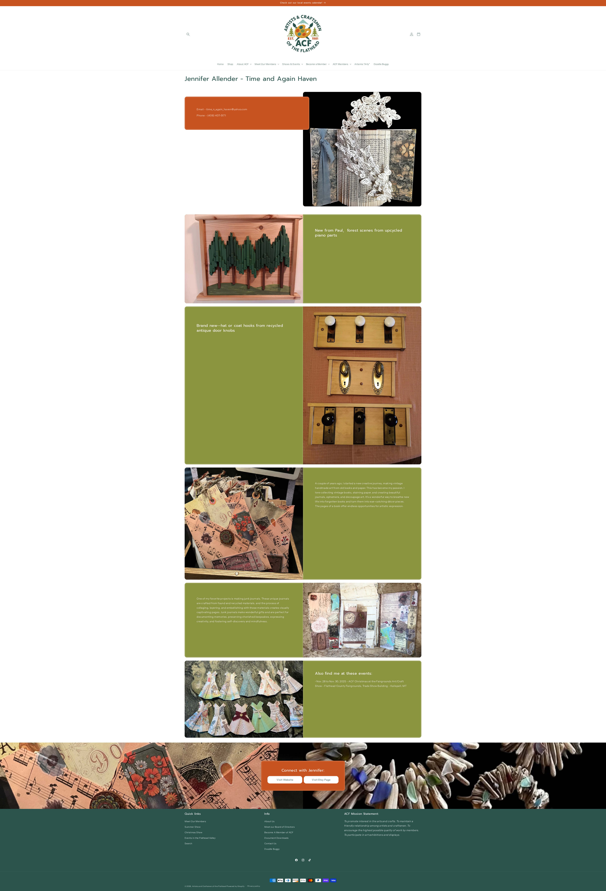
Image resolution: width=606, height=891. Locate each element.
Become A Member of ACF (278, 832)
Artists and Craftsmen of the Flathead (209, 886)
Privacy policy (253, 886)
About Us (269, 821)
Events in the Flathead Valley (200, 838)
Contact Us (270, 843)
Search (188, 843)
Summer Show (193, 826)
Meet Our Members (195, 821)
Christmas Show (193, 832)
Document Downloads (276, 838)
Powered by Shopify (236, 886)
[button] (188, 34)
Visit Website (285, 779)
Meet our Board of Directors (279, 826)
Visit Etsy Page (321, 779)
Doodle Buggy (271, 849)
